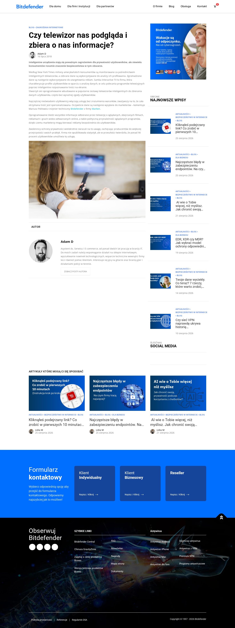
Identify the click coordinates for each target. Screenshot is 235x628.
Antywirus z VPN (188, 548)
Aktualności (182, 114)
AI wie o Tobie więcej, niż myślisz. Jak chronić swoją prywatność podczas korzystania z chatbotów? (190, 211)
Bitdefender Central (84, 541)
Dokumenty (117, 571)
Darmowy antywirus (189, 540)
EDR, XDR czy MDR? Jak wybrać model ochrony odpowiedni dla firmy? (190, 244)
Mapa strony (117, 563)
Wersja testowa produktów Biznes (88, 570)
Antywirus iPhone (159, 549)
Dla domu (55, 6)
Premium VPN (186, 556)
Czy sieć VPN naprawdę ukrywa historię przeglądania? (188, 325)
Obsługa (186, 6)
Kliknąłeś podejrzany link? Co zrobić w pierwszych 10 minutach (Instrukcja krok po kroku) (190, 132)
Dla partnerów (105, 6)
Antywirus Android (160, 541)
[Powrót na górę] (221, 517)
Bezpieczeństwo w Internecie (191, 117)
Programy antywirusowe (192, 563)
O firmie (157, 6)
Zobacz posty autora (75, 271)
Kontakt (202, 6)
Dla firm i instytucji (78, 6)
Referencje (62, 620)
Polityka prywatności (41, 620)
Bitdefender (77, 108)
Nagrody (115, 556)
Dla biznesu (182, 157)
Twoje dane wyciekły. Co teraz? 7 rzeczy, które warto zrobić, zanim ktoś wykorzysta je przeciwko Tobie (190, 288)
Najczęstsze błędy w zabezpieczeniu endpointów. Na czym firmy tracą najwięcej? (191, 169)
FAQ (113, 540)
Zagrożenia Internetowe (49, 27)
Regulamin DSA (79, 620)
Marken (96, 108)
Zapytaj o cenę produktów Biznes (88, 559)
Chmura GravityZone (85, 549)
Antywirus (156, 531)
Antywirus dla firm (159, 564)
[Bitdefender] (29, 6)
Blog (171, 6)
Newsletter (117, 548)
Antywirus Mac (158, 557)
